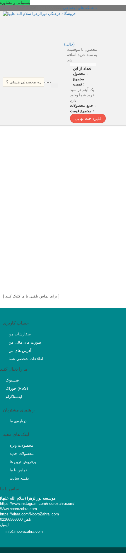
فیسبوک (12, 380)
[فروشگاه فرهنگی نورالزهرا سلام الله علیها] (54, 25)
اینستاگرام (14, 396)
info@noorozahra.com (24, 531)
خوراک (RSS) (17, 388)
